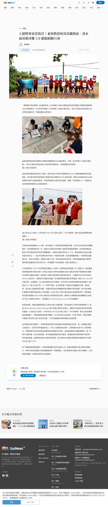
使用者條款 (78, 475)
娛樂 (62, 8)
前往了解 (30, 502)
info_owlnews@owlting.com (84, 455)
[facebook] (3, 475)
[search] (79, 2)
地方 (84, 8)
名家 (91, 8)
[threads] (7, 475)
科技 (19, 8)
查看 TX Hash (12, 389)
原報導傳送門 (94, 389)
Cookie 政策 (79, 481)
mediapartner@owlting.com (93, 449)
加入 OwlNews (44, 458)
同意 (11, 502)
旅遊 (48, 8)
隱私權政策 (78, 478)
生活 (33, 8)
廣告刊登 (42, 454)
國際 (12, 8)
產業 (69, 8)
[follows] (83, 2)
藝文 (77, 8)
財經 (26, 8)
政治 (41, 8)
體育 (55, 8)
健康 (5, 8)
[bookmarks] (88, 2)
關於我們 (42, 450)
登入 (100, 2)
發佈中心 (42, 462)
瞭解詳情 (43, 376)
